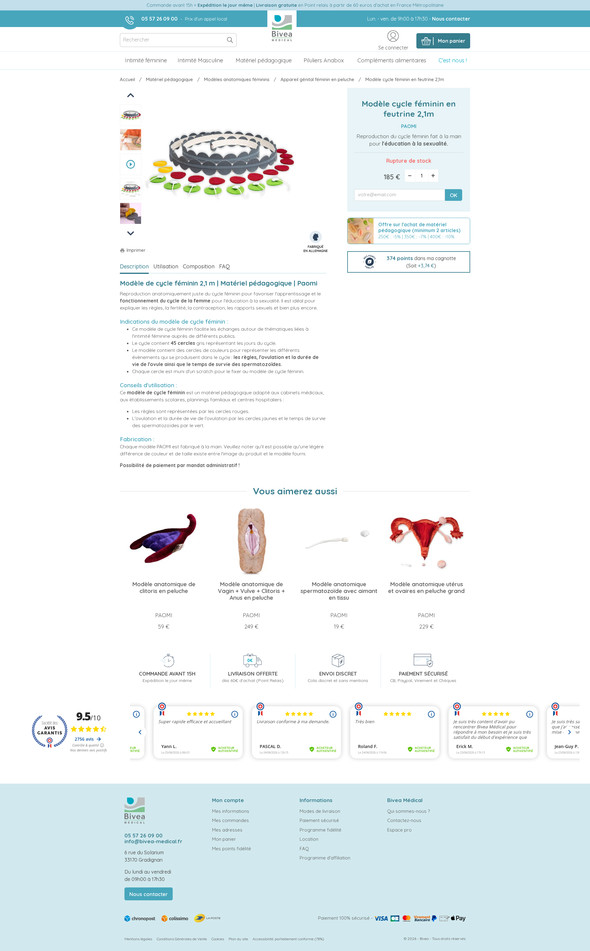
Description (134, 266)
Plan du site (238, 939)
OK (453, 195)
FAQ (224, 266)
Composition (198, 266)
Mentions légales (138, 939)
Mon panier (224, 839)
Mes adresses (227, 830)
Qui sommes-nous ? (408, 811)
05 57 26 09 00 (159, 19)
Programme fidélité (320, 830)
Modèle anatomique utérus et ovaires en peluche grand (426, 587)
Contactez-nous (404, 820)
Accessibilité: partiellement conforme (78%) (288, 939)
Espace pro (399, 830)
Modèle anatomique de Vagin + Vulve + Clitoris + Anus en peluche (251, 590)
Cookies (217, 939)
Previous (131, 95)
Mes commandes (230, 820)
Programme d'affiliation (325, 858)
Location (309, 839)
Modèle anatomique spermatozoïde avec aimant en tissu (339, 590)
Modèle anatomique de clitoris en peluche (163, 587)
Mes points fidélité (231, 849)
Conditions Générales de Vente (182, 939)
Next (131, 233)
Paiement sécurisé (319, 820)
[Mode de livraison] (173, 918)
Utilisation (165, 266)
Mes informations (230, 811)
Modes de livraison (320, 811)
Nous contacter (451, 19)
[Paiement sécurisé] (420, 918)
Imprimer (133, 250)
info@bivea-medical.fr (153, 841)
